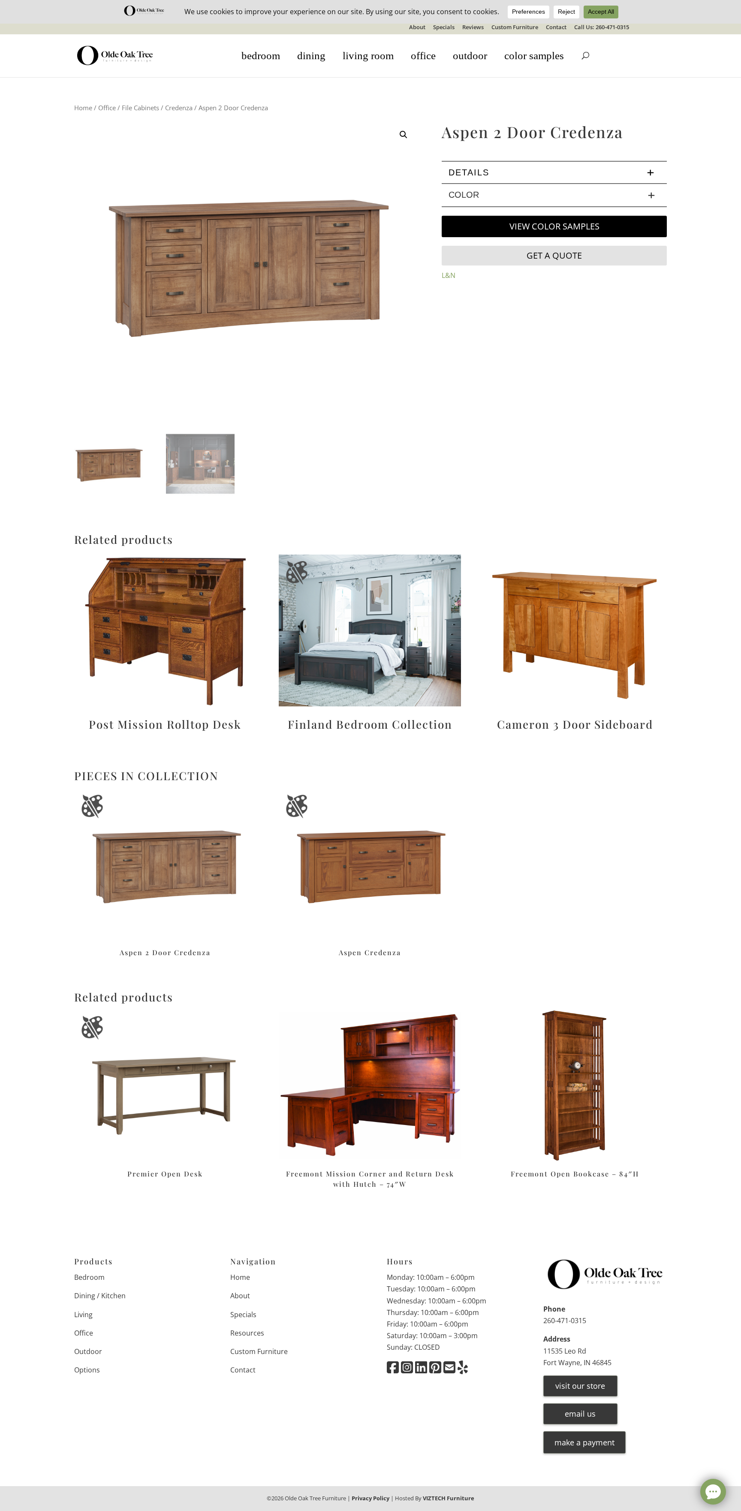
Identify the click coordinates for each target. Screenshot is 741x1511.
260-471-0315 (564, 1320)
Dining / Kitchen (100, 1295)
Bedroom (89, 1277)
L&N (448, 275)
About (417, 27)
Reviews (473, 27)
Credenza (179, 107)
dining (311, 55)
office (423, 55)
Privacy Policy (370, 1498)
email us (580, 1413)
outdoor (470, 55)
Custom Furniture (514, 27)
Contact (556, 27)
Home (83, 107)
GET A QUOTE (554, 255)
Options (87, 1370)
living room (368, 55)
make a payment (584, 1442)
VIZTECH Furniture (448, 1498)
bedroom (260, 55)
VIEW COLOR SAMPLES (554, 226)
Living (83, 1314)
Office (107, 107)
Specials (444, 27)
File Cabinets (140, 107)
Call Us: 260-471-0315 (601, 27)
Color (464, 194)
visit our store (580, 1386)
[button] (403, 134)
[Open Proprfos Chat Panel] (713, 1492)
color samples (534, 55)
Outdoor (88, 1351)
